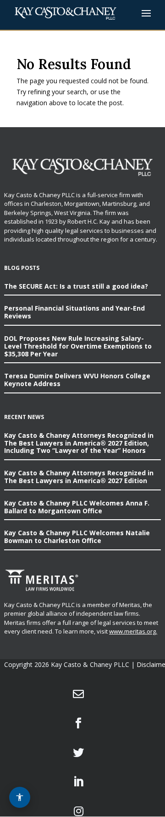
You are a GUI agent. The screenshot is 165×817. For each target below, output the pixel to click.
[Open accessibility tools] (19, 797)
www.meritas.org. (133, 631)
